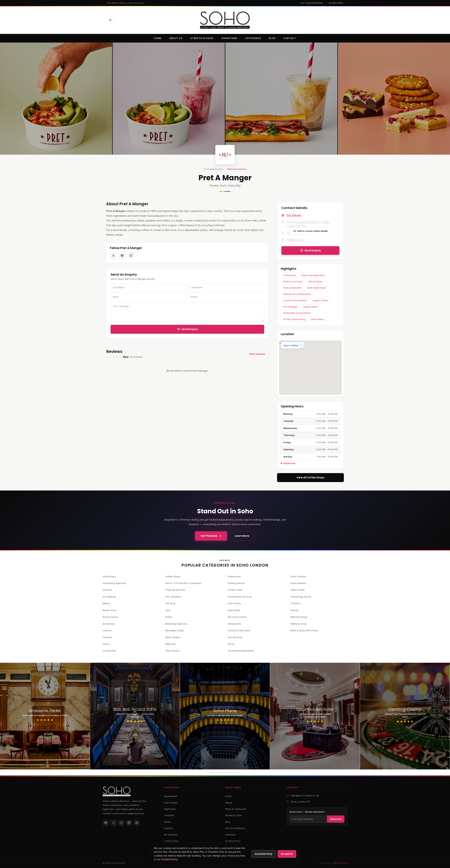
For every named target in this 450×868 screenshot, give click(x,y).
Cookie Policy (169, 859)
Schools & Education (239, 630)
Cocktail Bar (109, 650)
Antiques (107, 589)
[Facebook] (106, 823)
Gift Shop (170, 603)
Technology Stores (300, 596)
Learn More (242, 536)
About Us (175, 38)
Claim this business (237, 169)
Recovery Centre (237, 616)
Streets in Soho (201, 38)
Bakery (106, 603)
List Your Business (312, 3)
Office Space (172, 650)
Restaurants (234, 623)
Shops (231, 644)
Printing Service (236, 583)
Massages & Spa (174, 630)
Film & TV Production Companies (183, 583)
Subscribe (335, 819)
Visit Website (293, 215)
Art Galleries (109, 596)
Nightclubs (170, 809)
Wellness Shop (298, 623)
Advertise (230, 834)
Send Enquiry (189, 329)
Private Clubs (235, 589)
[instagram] (130, 255)
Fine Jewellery (173, 596)
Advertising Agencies (114, 583)
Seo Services (235, 637)
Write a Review (257, 354)
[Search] (110, 20)
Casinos (107, 630)
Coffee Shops (172, 576)
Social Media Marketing (240, 650)
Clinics (106, 644)
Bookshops (109, 623)
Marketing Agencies (176, 623)
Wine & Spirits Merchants (304, 630)
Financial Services (175, 589)
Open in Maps (291, 345)
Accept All (287, 853)
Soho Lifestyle (298, 576)
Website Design (298, 616)
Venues (294, 610)
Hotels (168, 616)
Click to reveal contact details (312, 231)
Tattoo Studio (297, 589)
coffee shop (289, 275)
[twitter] (113, 255)
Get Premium (209, 536)
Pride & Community (235, 809)
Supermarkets (298, 583)
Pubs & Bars (234, 603)
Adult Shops (109, 576)
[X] (113, 823)
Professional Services (240, 596)
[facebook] (122, 255)
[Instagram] (121, 823)
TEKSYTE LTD (339, 863)
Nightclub (170, 644)
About (228, 802)
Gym (167, 610)
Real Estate (234, 610)
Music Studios (173, 637)
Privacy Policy (232, 841)
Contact (289, 38)
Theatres (295, 603)
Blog (272, 38)
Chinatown (229, 38)
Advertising (336, 3)
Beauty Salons (110, 616)
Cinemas (107, 637)
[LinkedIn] (129, 823)
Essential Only (263, 853)
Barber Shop (109, 610)
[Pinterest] (137, 823)
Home (158, 38)
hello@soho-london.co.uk (305, 795)
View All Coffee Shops (310, 477)
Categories (253, 38)
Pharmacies (234, 576)
